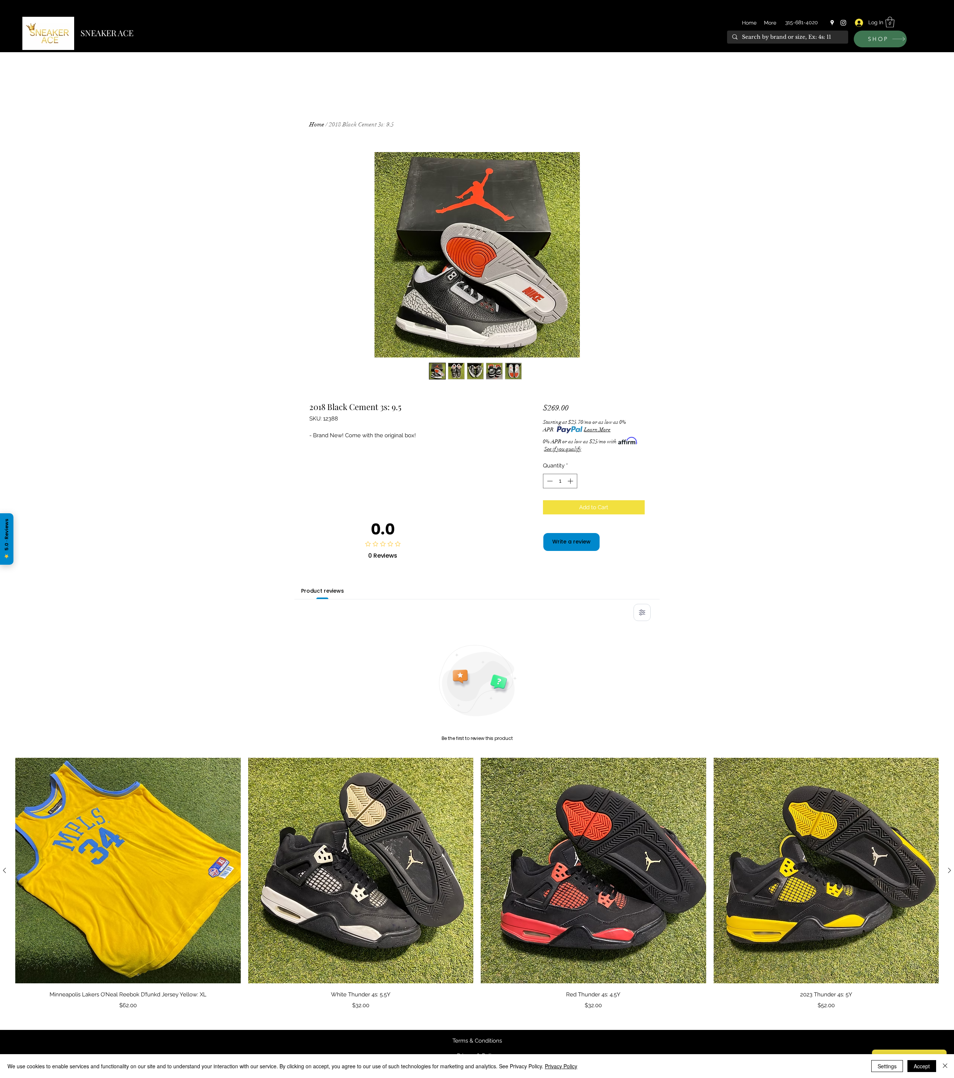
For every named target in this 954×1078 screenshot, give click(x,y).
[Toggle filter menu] (642, 612)
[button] (889, 22)
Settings (887, 1066)
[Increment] (571, 481)
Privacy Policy (561, 1066)
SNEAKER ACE (106, 32)
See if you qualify (562, 449)
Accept (922, 1066)
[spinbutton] (560, 481)
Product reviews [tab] (322, 591)
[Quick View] (128, 870)
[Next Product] (949, 870)
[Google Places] (832, 22)
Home (316, 124)
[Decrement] (549, 481)
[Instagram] (843, 22)
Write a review (571, 541)
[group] (477, 883)
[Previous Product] (4, 870)
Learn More (597, 429)
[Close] (945, 1066)
